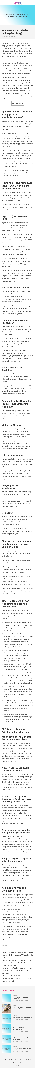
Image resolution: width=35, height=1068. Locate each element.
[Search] (32, 945)
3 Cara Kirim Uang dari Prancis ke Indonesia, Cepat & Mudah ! (22, 1008)
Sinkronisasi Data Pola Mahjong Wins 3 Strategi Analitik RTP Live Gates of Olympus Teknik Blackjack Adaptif (17, 970)
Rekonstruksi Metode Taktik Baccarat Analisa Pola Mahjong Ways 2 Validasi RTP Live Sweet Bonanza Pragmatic (16, 978)
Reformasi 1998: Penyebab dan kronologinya (22, 1038)
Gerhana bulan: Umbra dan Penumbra (20, 997)
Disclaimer (18, 1059)
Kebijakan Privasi (9, 1059)
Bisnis (4, 28)
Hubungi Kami (17, 1062)
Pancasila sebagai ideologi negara (22, 1017)
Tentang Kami (27, 1059)
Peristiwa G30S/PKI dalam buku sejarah (22, 1048)
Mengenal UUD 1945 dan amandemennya (19, 1028)
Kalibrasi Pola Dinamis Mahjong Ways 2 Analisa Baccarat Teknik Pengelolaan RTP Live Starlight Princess (17, 955)
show (20, 103)
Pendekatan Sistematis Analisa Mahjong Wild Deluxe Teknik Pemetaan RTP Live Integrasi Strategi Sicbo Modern (16, 962)
